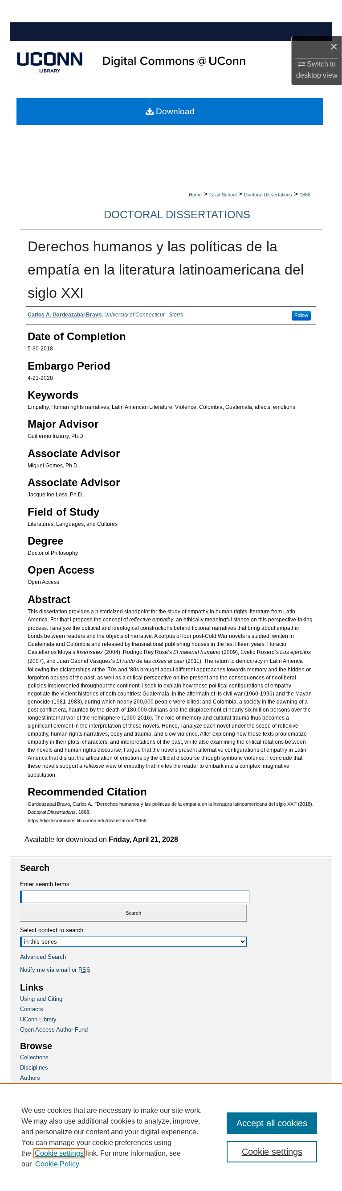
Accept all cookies (271, 1123)
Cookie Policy (57, 1164)
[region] (171, 1137)
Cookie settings (59, 1153)
